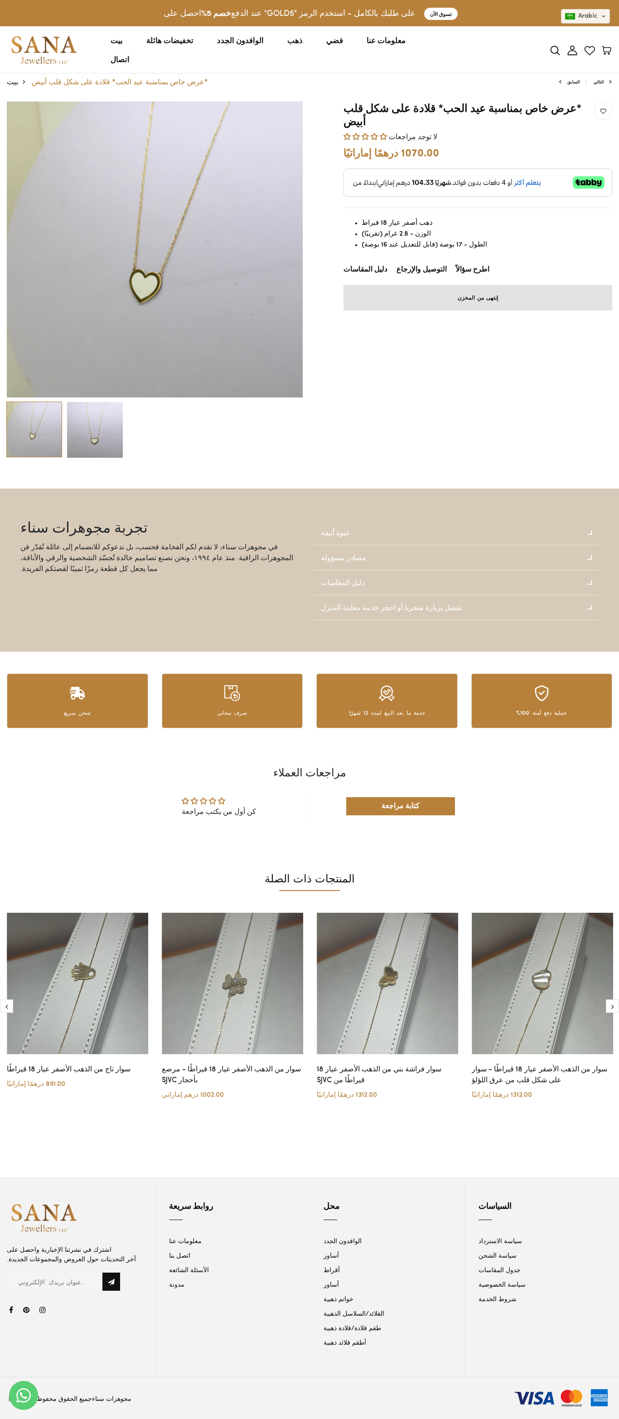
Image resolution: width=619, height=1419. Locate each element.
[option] (155, 249)
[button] (366, 136)
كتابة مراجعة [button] (401, 806)
